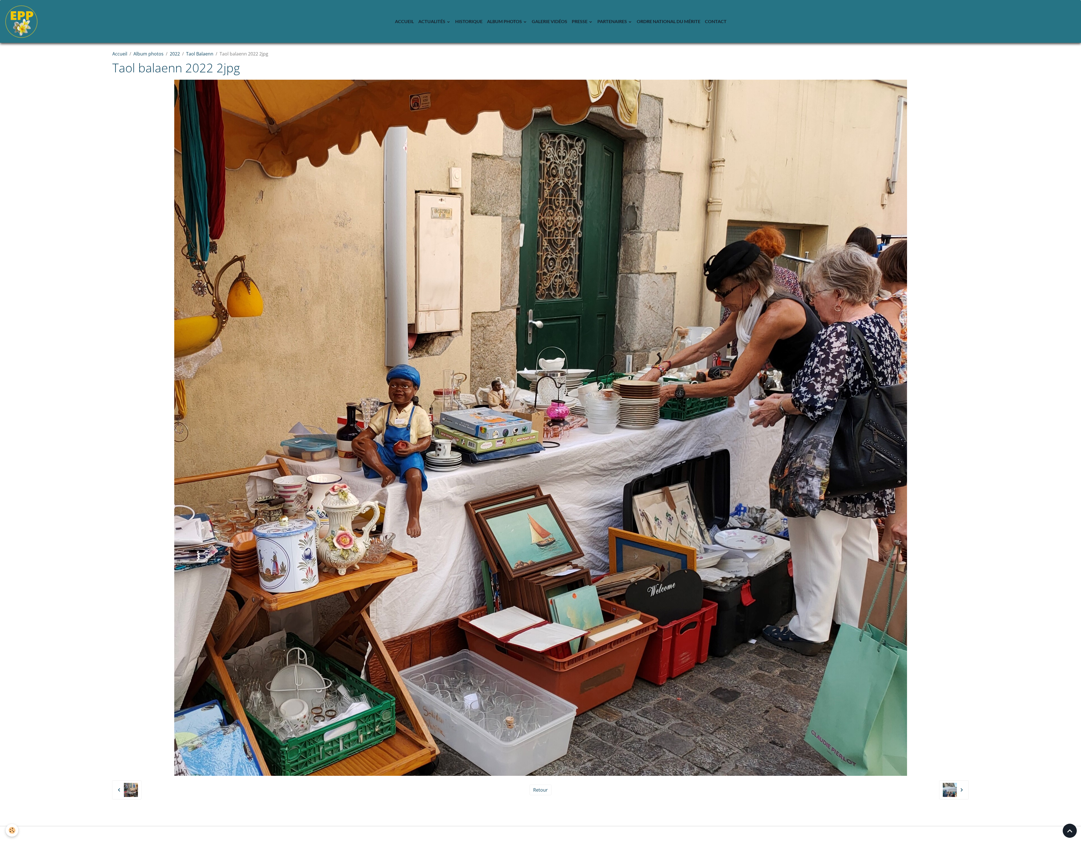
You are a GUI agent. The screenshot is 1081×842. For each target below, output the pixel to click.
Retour (540, 790)
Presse (580, 21)
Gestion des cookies (540, 834)
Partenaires (612, 21)
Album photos (505, 21)
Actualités (432, 21)
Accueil (404, 21)
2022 (175, 54)
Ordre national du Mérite (668, 21)
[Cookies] (12, 830)
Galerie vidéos (549, 21)
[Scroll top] (1070, 831)
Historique (469, 21)
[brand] (23, 21)
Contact (716, 21)
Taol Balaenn (199, 54)
